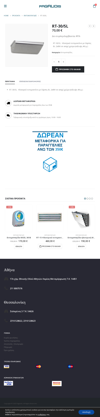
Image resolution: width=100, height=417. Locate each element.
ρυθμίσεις (42, 414)
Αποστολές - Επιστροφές (13, 344)
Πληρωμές (8, 347)
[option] (50, 154)
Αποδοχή (86, 412)
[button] (6, 6)
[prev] (90, 26)
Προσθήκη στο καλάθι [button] (51, 246)
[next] (94, 26)
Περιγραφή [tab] (10, 81)
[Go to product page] (50, 218)
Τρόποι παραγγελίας (12, 341)
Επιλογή (19, 246)
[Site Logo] (50, 6)
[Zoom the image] (8, 382)
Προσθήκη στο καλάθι (70, 69)
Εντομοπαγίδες (66, 52)
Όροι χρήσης (9, 350)
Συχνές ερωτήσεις (11, 338)
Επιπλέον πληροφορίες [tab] (30, 81)
